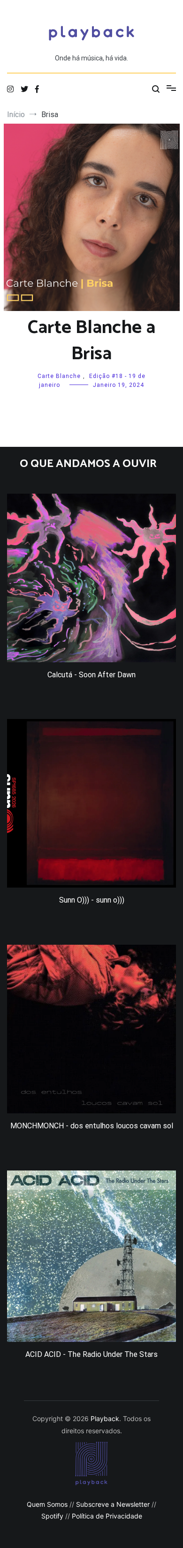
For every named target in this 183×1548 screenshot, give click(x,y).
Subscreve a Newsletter (113, 1504)
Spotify (52, 1516)
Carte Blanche (59, 376)
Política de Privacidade (107, 1516)
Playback (105, 1418)
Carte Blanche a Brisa (91, 341)
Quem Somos (47, 1504)
